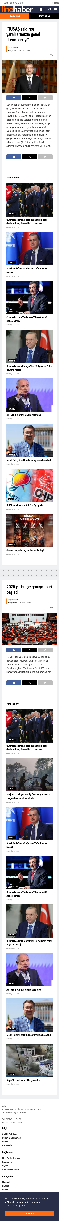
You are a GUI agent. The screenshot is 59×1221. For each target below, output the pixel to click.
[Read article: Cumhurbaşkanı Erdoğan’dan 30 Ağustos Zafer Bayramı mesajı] (29, 346)
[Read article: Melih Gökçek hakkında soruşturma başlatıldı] (29, 440)
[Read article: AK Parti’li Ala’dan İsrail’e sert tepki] (29, 395)
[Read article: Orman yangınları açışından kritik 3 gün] (29, 530)
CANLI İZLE (15, 16)
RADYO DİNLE (44, 16)
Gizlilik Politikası (9, 1134)
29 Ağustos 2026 (13, 509)
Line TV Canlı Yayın (11, 1158)
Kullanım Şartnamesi (11, 1138)
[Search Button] (49, 9)
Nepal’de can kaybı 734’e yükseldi (23, 1080)
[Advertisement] (29, 167)
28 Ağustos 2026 (13, 554)
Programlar (7, 1162)
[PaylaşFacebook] (13, 97)
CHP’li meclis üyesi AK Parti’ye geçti (24, 505)
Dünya (11, 1074)
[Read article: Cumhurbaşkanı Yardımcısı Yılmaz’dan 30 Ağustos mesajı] (29, 297)
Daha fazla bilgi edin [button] (15, 1205)
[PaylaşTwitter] (29, 97)
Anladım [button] (29, 1213)
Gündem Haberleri (10, 1169)
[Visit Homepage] (17, 9)
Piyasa (5, 1166)
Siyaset (12, 262)
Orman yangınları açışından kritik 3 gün (25, 550)
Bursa (11, 499)
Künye (5, 1141)
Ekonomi (6, 1182)
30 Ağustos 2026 (13, 227)
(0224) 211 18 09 (14, 1122)
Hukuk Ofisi (7, 1145)
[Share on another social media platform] (45, 97)
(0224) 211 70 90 (13, 1119)
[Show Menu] (55, 9)
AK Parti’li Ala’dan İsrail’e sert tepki (24, 414)
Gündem (12, 214)
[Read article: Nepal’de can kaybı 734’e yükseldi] (29, 1060)
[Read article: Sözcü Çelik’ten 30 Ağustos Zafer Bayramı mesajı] (29, 248)
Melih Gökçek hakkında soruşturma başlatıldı (28, 460)
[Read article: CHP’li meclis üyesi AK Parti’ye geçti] (29, 485)
